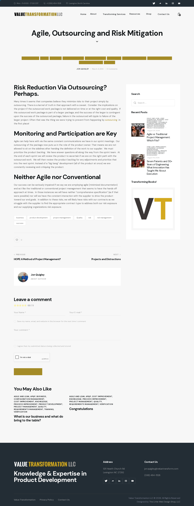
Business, (161, 120)
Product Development (159, 58)
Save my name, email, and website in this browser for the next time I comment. (51, 321)
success (19, 223)
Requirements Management (28, 409)
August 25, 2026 (153, 130)
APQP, (162, 118)
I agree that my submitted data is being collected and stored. (44, 346)
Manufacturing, (153, 151)
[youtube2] (179, 3)
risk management (104, 218)
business (20, 218)
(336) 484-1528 (152, 475)
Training (49, 409)
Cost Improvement (73, 58)
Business (56, 58)
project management (62, 218)
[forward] (160, 3)
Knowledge (114, 58)
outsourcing (111, 119)
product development (39, 218)
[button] (18, 240)
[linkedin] (166, 3)
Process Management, (157, 151)
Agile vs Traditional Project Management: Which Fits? (158, 137)
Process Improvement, (155, 125)
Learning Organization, (156, 123)
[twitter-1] (153, 3)
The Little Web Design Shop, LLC (164, 501)
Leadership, (162, 122)
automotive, (152, 120)
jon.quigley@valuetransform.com (161, 468)
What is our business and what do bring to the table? (38, 418)
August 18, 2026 (153, 158)
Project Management (91, 62)
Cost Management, (154, 121)
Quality (109, 62)
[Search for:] (153, 102)
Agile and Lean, (153, 118)
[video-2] (172, 3)
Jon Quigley (37, 274)
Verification (20, 412)
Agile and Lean (30, 58)
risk (89, 218)
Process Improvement (134, 58)
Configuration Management (29, 399)
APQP (44, 58)
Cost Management (95, 58)
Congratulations (81, 409)
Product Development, (156, 126)
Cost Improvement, (157, 120)
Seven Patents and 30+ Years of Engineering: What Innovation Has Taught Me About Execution (159, 167)
